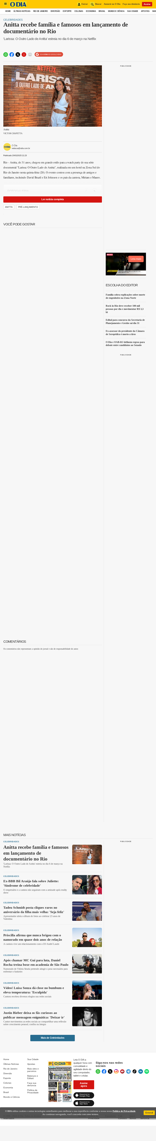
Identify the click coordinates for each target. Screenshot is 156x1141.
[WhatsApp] (98, 1071)
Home (8, 11)
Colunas (78, 11)
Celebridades (13, 20)
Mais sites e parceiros (33, 1069)
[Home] (18, 6)
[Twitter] (110, 1071)
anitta (8, 207)
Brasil (102, 11)
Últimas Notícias (21, 11)
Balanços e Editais (32, 1077)
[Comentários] (30, 54)
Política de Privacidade (33, 1091)
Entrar (85, 4)
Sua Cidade (132, 11)
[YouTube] (122, 1071)
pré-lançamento (28, 207)
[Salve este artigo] (24, 54)
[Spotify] (146, 1071)
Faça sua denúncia (131, 4)
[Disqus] (52, 691)
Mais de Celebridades (52, 1038)
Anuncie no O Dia (112, 4)
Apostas (145, 11)
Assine (147, 4)
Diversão (55, 11)
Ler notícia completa (52, 199)
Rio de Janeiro (40, 11)
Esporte (67, 11)
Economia (91, 11)
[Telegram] (128, 1071)
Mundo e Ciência (116, 11)
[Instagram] (116, 1071)
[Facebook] (104, 1071)
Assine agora (84, 1084)
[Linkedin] (140, 1071)
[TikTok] (134, 1071)
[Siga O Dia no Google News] (49, 54)
